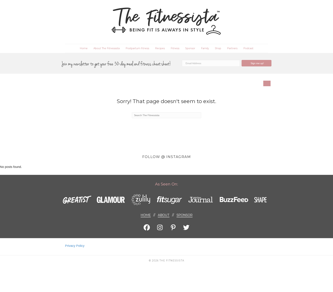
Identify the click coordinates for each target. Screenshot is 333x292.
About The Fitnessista (106, 48)
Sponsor (190, 48)
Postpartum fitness (137, 48)
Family (205, 48)
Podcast (248, 48)
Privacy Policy (74, 246)
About (163, 215)
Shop (218, 48)
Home (84, 48)
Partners (232, 48)
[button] (256, 63)
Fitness (175, 48)
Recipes (160, 48)
